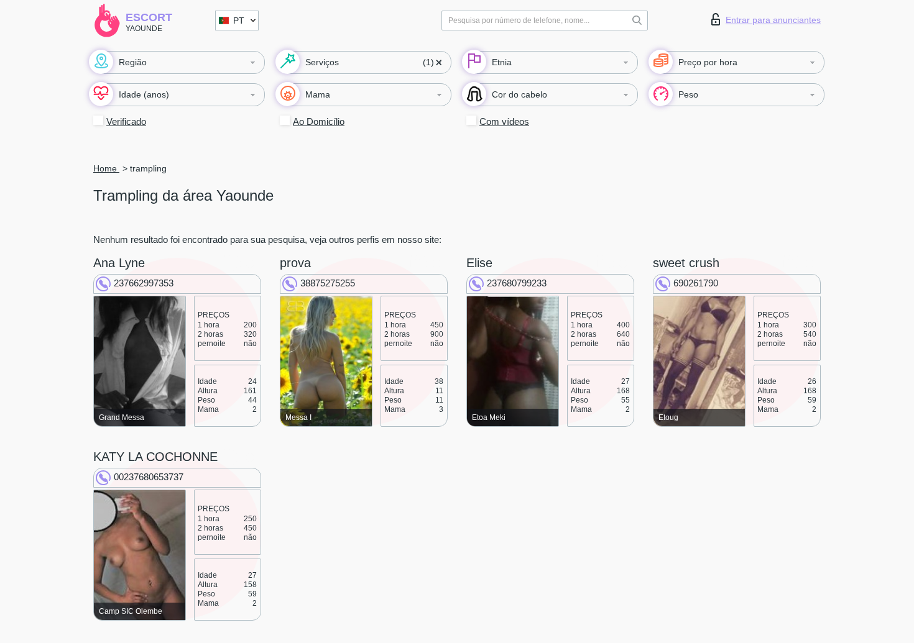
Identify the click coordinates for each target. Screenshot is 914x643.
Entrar (773, 20)
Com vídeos (504, 121)
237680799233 (517, 283)
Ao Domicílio (318, 121)
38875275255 (327, 283)
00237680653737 (148, 477)
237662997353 (143, 283)
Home (106, 168)
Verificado (126, 121)
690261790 (695, 283)
